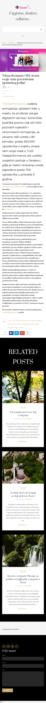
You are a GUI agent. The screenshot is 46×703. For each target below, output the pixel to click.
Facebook (5, 312)
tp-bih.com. (8, 209)
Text (3, 670)
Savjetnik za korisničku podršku (14, 187)
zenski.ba (29, 419)
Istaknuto (11, 43)
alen (9, 87)
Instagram (14, 312)
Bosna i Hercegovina (22, 320)
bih (14, 320)
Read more (23, 441)
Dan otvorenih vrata (14, 324)
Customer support (36, 320)
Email (4, 662)
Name (3, 655)
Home (4, 43)
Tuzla (21, 328)
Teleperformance (14, 104)
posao (37, 324)
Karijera (12, 96)
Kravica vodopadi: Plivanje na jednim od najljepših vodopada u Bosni (23, 579)
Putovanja (23, 407)
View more (23, 387)
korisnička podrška (28, 324)
